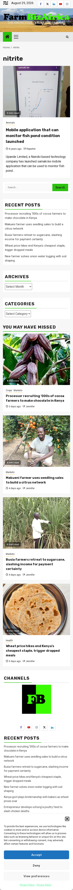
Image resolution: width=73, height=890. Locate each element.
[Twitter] (44, 727)
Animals (10, 122)
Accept (36, 855)
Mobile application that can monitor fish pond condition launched (33, 136)
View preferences (36, 876)
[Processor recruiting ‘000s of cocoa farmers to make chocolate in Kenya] (36, 359)
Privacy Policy (27, 885)
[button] (67, 819)
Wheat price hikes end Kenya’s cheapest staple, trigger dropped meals (33, 650)
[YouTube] (29, 727)
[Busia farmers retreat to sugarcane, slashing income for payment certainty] (36, 523)
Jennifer (30, 406)
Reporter (31, 149)
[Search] (67, 37)
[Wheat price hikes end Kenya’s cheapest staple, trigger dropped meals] (36, 609)
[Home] (7, 37)
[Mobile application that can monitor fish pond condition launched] (36, 91)
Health (9, 640)
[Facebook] (21, 727)
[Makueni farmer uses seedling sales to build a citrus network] (36, 441)
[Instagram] (37, 727)
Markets (18, 390)
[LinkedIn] (52, 727)
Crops (9, 390)
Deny (36, 865)
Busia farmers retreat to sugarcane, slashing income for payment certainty (35, 564)
